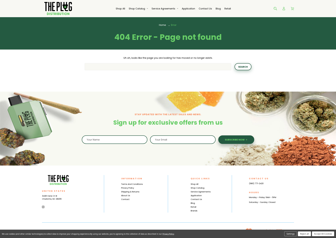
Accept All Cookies (323, 233)
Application (188, 8)
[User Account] (283, 8)
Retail (227, 8)
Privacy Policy (127, 187)
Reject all (304, 233)
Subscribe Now (235, 139)
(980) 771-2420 (256, 183)
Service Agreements (163, 8)
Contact (125, 199)
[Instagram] (43, 207)
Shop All (120, 8)
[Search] (275, 8)
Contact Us (205, 8)
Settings (291, 233)
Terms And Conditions (132, 184)
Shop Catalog (137, 8)
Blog (218, 8)
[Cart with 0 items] (292, 8)
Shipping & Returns (130, 191)
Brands (194, 210)
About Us (125, 195)
